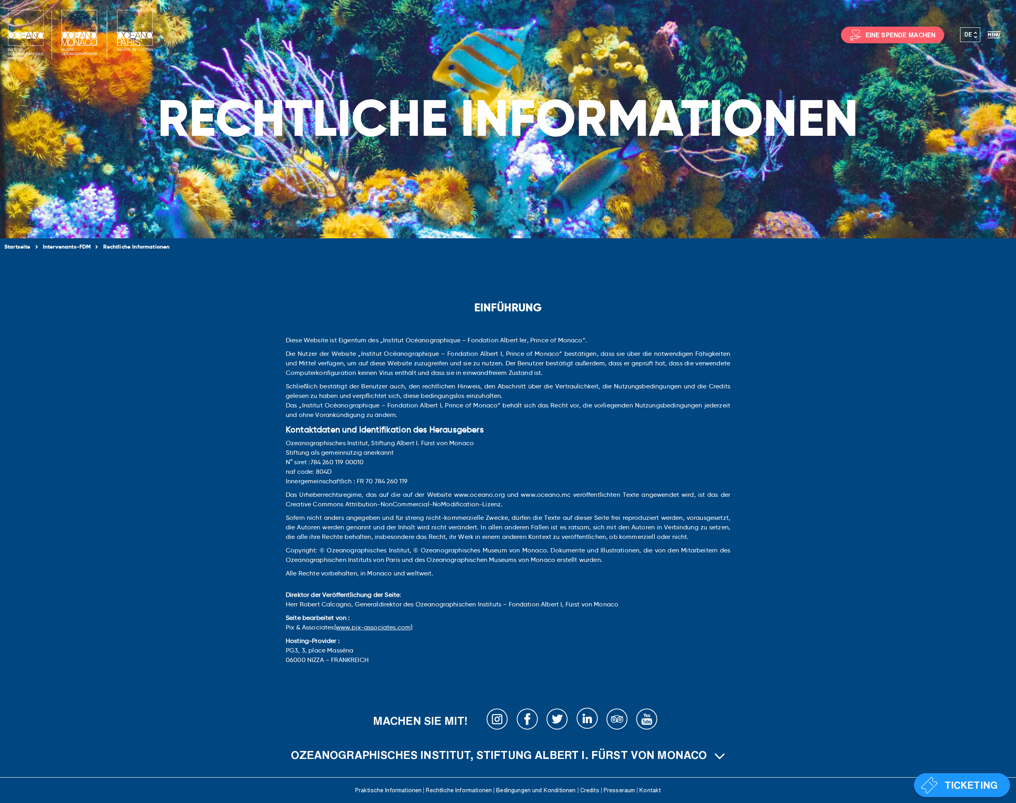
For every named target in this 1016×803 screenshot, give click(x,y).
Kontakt (650, 790)
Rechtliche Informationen (459, 790)
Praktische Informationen (388, 790)
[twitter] (557, 721)
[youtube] (647, 721)
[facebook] (527, 721)
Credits (589, 790)
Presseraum (619, 790)
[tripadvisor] (617, 721)
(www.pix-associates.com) (373, 627)
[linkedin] (587, 721)
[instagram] (497, 721)
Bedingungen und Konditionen (535, 790)
